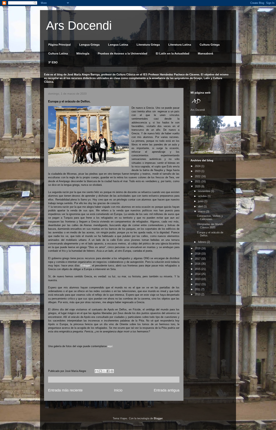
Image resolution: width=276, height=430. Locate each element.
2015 (198, 268)
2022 (198, 176)
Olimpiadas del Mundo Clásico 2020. (210, 226)
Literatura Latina (179, 44)
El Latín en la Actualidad (172, 53)
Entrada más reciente (65, 390)
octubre (203, 196)
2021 (198, 181)
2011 (198, 289)
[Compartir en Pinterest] (112, 371)
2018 (198, 253)
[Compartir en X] (104, 371)
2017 (198, 258)
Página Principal (59, 44)
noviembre (204, 191)
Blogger (158, 418)
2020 (198, 186)
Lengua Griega (89, 44)
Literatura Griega (148, 44)
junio (201, 201)
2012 (198, 284)
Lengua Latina (118, 44)
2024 (198, 166)
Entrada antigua (166, 390)
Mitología (82, 53)
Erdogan (85, 265)
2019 (198, 248)
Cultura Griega (210, 44)
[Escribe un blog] (100, 371)
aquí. (110, 346)
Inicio (118, 390)
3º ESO (53, 62)
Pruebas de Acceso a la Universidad (122, 53)
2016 (198, 263)
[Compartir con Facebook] (108, 371)
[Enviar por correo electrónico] (97, 371)
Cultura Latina (58, 53)
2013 (198, 279)
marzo (202, 211)
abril (201, 206)
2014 (198, 274)
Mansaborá (205, 53)
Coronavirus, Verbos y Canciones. (210, 217)
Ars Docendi (79, 25)
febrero (202, 241)
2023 (198, 171)
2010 (198, 294)
